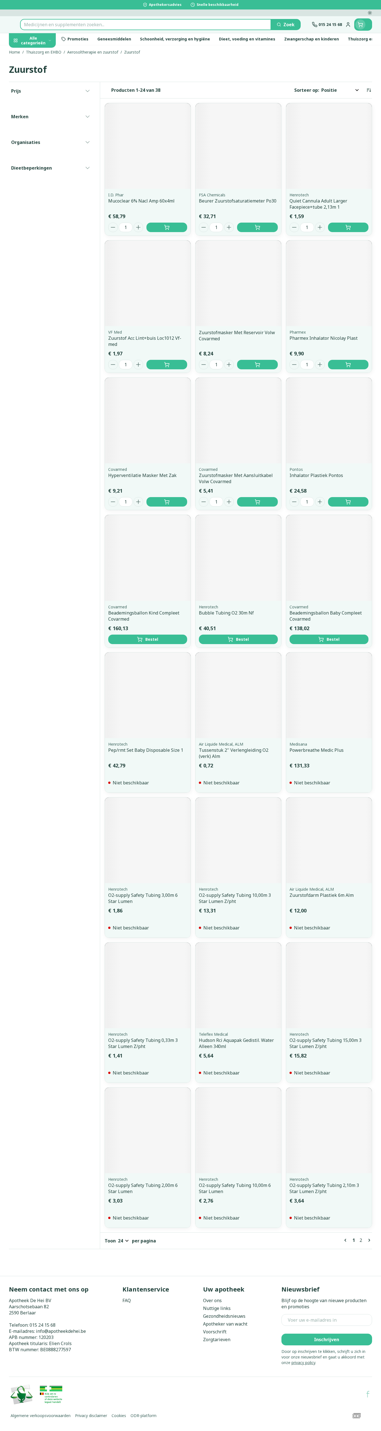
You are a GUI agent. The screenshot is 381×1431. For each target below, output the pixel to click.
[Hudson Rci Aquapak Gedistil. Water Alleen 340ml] (238, 985)
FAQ (126, 1300)
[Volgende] (368, 1240)
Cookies (119, 1415)
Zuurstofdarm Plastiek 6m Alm (322, 895)
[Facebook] (368, 1394)
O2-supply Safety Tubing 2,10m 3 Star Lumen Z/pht (324, 1188)
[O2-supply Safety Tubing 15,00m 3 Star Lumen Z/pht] (329, 985)
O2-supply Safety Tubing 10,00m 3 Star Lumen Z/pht (235, 898)
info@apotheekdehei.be (61, 1331)
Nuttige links (217, 1308)
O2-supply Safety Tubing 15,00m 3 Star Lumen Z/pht (325, 1043)
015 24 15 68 (43, 1325)
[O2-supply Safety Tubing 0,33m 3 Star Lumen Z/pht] (148, 985)
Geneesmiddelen (44, 195)
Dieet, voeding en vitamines (44, 96)
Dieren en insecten (44, 179)
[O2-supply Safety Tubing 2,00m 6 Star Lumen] (148, 1130)
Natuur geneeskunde (44, 149)
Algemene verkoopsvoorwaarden (41, 1415)
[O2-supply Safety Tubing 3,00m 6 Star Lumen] (148, 840)
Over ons (212, 1300)
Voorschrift (214, 1332)
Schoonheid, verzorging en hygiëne (44, 73)
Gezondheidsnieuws (224, 1316)
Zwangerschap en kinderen (44, 116)
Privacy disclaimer (91, 1415)
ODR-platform (143, 1415)
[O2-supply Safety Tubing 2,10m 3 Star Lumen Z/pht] (329, 1130)
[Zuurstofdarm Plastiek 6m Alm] (329, 840)
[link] (346, 1240)
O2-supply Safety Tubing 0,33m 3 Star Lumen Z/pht (143, 1043)
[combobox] (145, 24)
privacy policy (303, 1362)
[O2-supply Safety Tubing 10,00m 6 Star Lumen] (238, 1130)
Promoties (25, 53)
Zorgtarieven (216, 1339)
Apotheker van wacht (225, 1324)
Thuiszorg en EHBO (44, 164)
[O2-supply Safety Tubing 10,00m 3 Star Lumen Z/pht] (238, 840)
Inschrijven (326, 1339)
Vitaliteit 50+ (44, 134)
